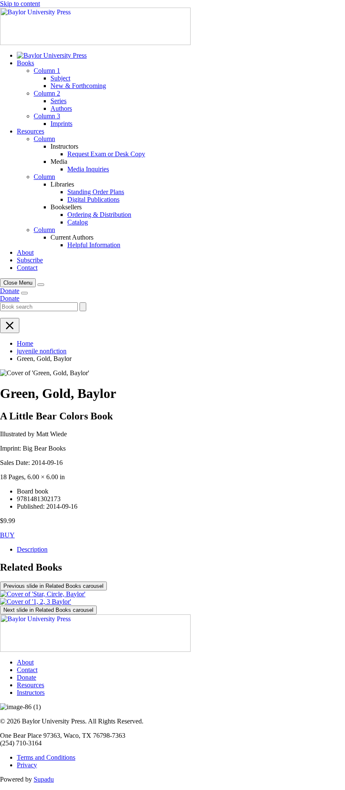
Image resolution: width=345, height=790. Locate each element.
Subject (60, 78)
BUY (7, 535)
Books (25, 63)
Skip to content (20, 3)
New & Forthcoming (78, 85)
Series (58, 100)
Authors (61, 108)
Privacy (27, 765)
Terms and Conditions (46, 757)
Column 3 (47, 116)
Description (32, 549)
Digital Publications (93, 199)
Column (44, 138)
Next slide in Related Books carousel (48, 610)
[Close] (9, 325)
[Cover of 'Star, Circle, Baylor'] (42, 594)
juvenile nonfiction (41, 351)
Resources (30, 131)
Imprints (61, 123)
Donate (9, 290)
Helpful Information (93, 244)
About (25, 252)
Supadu (44, 779)
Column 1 (47, 70)
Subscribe (30, 260)
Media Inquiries (88, 169)
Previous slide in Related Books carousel (53, 586)
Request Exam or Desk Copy (106, 153)
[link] (52, 55)
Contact (27, 267)
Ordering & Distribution (99, 214)
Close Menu (17, 283)
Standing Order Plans (95, 191)
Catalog (77, 222)
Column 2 (47, 93)
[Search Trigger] (40, 284)
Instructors (31, 692)
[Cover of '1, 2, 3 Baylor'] (35, 601)
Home (25, 343)
